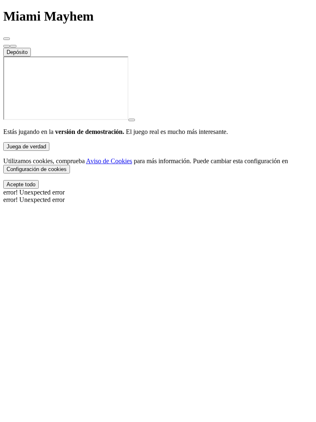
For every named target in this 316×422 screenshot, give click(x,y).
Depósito (17, 52)
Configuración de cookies (37, 169)
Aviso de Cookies (109, 160)
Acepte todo (21, 184)
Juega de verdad (26, 146)
